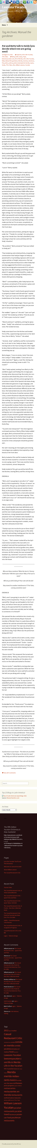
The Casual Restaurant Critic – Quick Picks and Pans (13, 951)
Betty (13, 57)
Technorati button (24, 2)
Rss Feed (35, 2)
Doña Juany (19, 57)
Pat (3, 63)
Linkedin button (17, 2)
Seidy (3, 65)
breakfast (14, 1031)
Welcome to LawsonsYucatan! (12, 866)
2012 (6, 1030)
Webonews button (14, 2)
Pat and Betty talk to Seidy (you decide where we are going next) (18, 49)
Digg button (7, 2)
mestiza (25, 61)
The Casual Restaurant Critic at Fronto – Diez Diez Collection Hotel (13, 908)
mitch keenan (8, 1001)
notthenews (17, 1083)
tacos (12, 1100)
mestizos (31, 61)
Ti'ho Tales (5, 57)
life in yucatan (9, 1069)
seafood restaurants (15, 1098)
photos (6, 1085)
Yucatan (27, 65)
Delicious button (10, 2)
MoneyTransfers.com (13, 798)
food (11, 1051)
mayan (5, 1072)
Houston (16, 1052)
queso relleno (18, 1085)
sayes (32, 63)
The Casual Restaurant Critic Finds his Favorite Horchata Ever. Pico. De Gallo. (12, 915)
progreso (11, 1085)
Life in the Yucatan (27, 54)
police (6, 63)
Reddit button (21, 2)
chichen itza (7, 1042)
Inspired (18, 54)
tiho (14, 65)
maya (21, 1069)
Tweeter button (31, 2)
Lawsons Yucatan (12, 1055)
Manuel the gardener (12, 61)
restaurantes (9, 1088)
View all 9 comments (10, 773)
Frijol (24, 57)
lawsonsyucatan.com (8, 59)
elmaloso (15, 1049)
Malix (3, 61)
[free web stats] (5, 818)
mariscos (16, 1069)
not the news (8, 1083)
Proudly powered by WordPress (11, 1144)
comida (13, 1042)
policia (11, 63)
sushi (9, 1100)
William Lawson (20, 65)
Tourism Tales (8, 887)
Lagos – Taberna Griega (11, 936)
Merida (20, 61)
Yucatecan (12, 1114)
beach (10, 1030)
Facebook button (28, 2)
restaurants (16, 1094)
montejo (19, 1080)
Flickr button (3, 2)
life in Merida (18, 59)
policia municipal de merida (21, 63)
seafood (7, 1098)
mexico (13, 1080)
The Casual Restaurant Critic (12, 873)
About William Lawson (10, 870)
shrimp (6, 1100)
